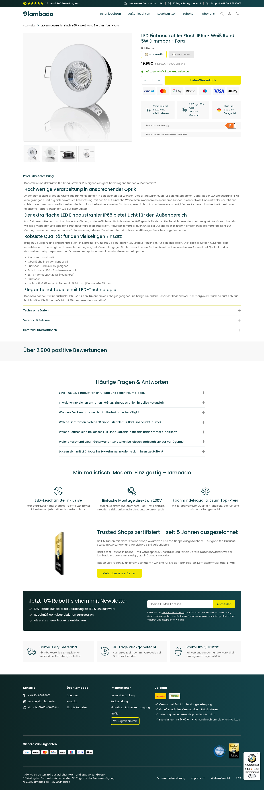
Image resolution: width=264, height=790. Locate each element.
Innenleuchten (110, 14)
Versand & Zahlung (123, 695)
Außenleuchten (139, 14)
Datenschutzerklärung (171, 778)
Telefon (191, 563)
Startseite (29, 25)
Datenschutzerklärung (174, 612)
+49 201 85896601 (39, 695)
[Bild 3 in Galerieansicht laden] (68, 154)
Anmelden (224, 604)
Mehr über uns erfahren (119, 573)
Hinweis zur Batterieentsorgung (130, 707)
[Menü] (258, 754)
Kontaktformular (208, 563)
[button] (110, 14)
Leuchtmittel (166, 14)
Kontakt (72, 701)
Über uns (72, 695)
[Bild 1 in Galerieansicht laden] (32, 154)
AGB (238, 778)
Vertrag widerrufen (125, 721)
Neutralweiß (183, 54)
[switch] (252, 776)
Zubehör (189, 14)
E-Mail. (231, 563)
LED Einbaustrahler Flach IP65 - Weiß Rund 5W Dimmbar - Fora (80, 25)
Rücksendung (119, 701)
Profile (114, 713)
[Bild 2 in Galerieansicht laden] (50, 154)
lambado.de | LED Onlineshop (52, 782)
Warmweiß (156, 54)
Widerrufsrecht (220, 778)
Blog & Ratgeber (77, 707)
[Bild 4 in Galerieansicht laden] (86, 154)
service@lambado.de (41, 701)
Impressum (198, 778)
